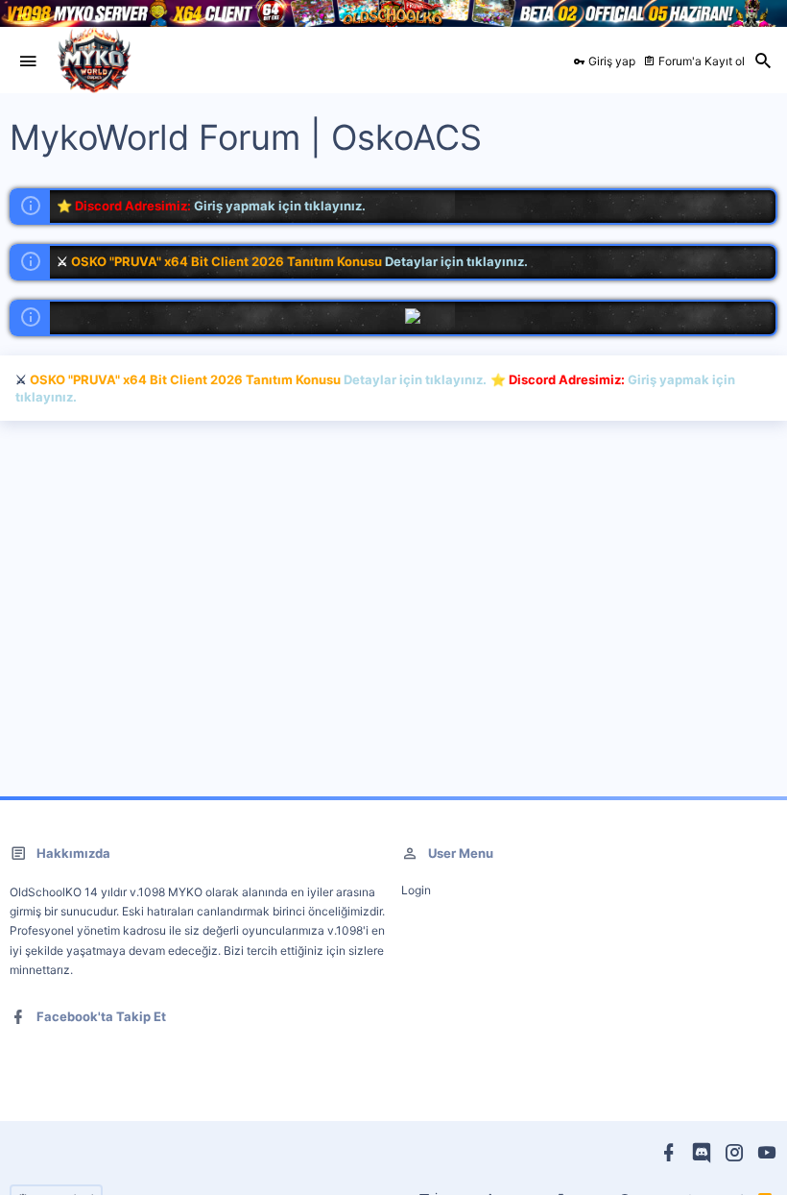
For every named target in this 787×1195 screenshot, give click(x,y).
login (416, 890)
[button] (28, 61)
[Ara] (763, 61)
